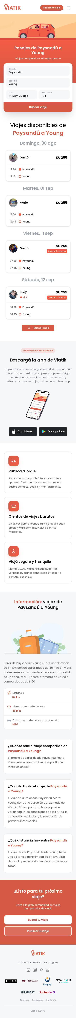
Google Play (56, 431)
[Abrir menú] (68, 7)
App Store (24, 431)
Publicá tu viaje (51, 7)
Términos (24, 1000)
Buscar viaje (38, 107)
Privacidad (37, 1000)
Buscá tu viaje (38, 920)
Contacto (51, 1000)
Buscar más (41, 328)
